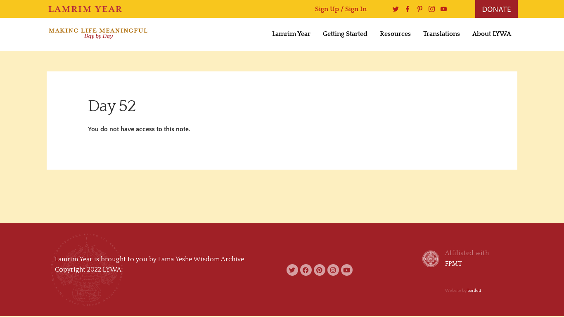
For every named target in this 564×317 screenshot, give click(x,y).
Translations (441, 34)
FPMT (453, 263)
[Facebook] (405, 9)
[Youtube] (441, 9)
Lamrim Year (291, 34)
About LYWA (491, 34)
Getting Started (345, 34)
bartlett (474, 291)
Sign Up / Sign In (341, 9)
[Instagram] (429, 9)
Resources (395, 34)
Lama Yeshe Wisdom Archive (201, 259)
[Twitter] (394, 9)
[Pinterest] (417, 9)
